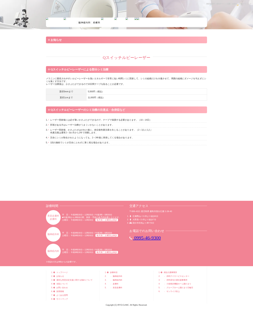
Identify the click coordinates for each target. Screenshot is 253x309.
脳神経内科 (117, 280)
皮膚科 (115, 284)
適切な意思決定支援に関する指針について (74, 280)
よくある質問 (62, 295)
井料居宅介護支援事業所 (176, 280)
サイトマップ (62, 299)
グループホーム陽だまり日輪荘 (179, 287)
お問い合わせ (62, 287)
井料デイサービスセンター (177, 276)
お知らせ (60, 276)
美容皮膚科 (117, 287)
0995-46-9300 (147, 237)
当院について (62, 284)
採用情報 (60, 291)
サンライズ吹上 (173, 291)
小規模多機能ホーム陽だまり (178, 284)
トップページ (62, 272)
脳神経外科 (117, 276)
